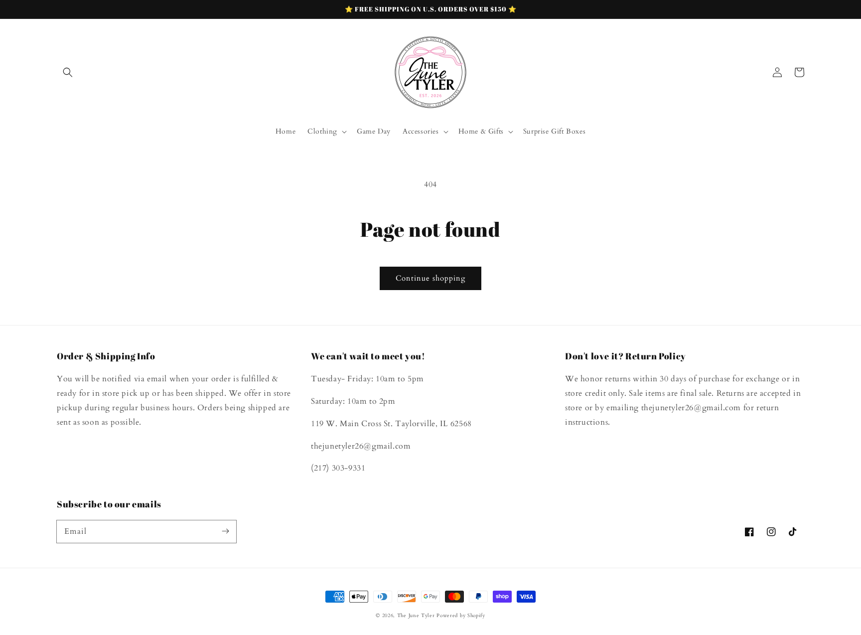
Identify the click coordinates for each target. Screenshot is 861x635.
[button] (68, 72)
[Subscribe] (225, 531)
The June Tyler (416, 615)
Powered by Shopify (460, 615)
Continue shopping (430, 278)
